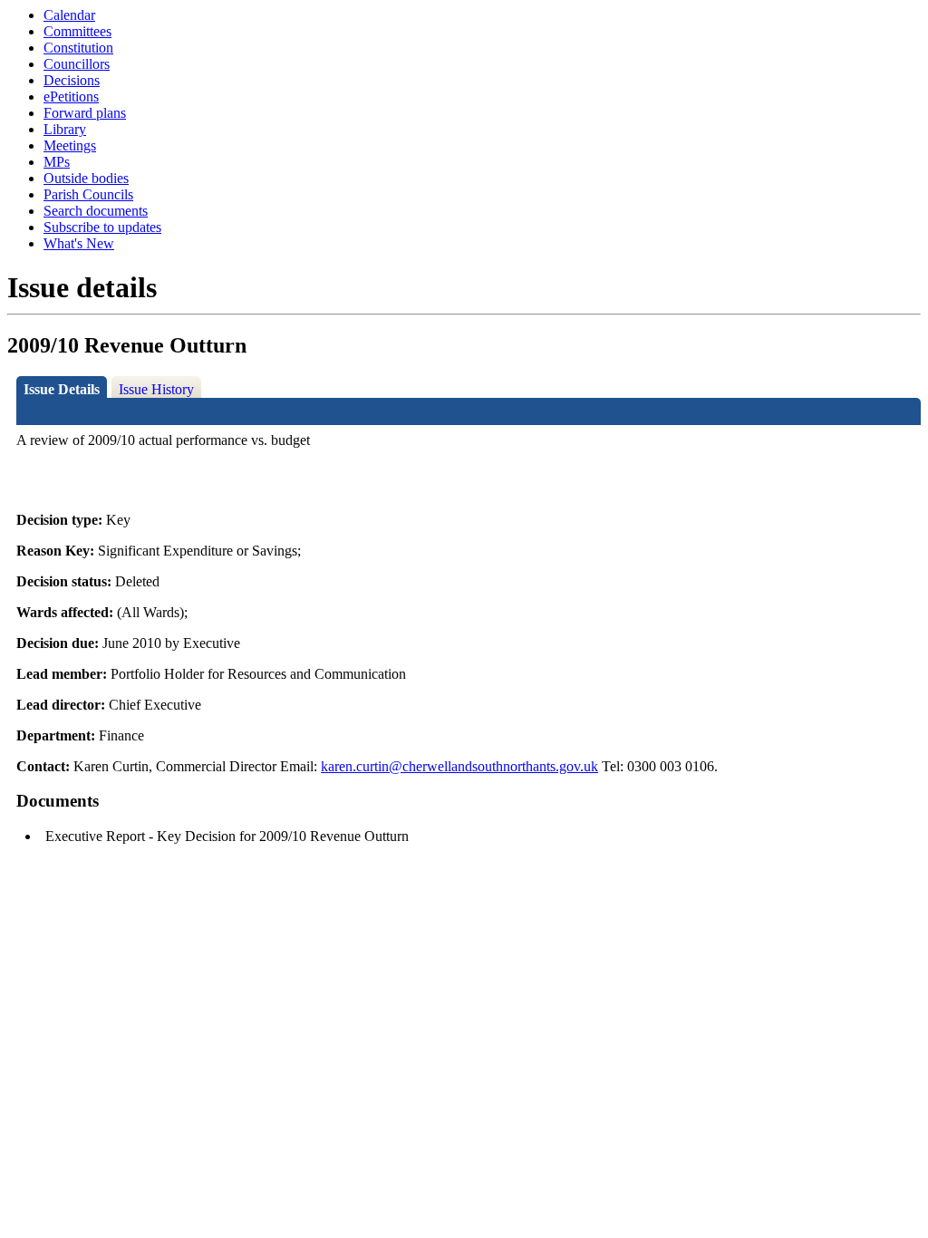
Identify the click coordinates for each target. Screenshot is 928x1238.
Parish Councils (88, 194)
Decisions (72, 80)
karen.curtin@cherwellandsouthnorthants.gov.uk (459, 766)
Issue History (156, 389)
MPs (57, 161)
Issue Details (62, 389)
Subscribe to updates (102, 227)
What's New (79, 243)
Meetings (70, 145)
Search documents (96, 210)
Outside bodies (86, 178)
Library (65, 129)
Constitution (78, 47)
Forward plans (85, 113)
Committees (77, 31)
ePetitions (71, 96)
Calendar (69, 15)
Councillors (77, 64)
